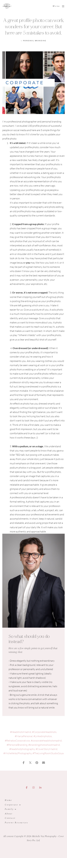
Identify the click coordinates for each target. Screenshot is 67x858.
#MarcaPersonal (24, 736)
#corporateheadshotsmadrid (46, 740)
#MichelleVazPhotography (17, 753)
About (9, 813)
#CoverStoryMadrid (46, 749)
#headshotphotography (22, 749)
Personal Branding (34, 40)
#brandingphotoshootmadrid (44, 744)
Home (8, 800)
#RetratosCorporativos (17, 740)
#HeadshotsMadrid (20, 732)
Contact (10, 818)
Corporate (11, 804)
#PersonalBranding (17, 744)
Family (9, 809)
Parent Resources (16, 822)
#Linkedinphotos (43, 736)
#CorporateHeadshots (44, 732)
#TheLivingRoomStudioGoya (48, 753)
